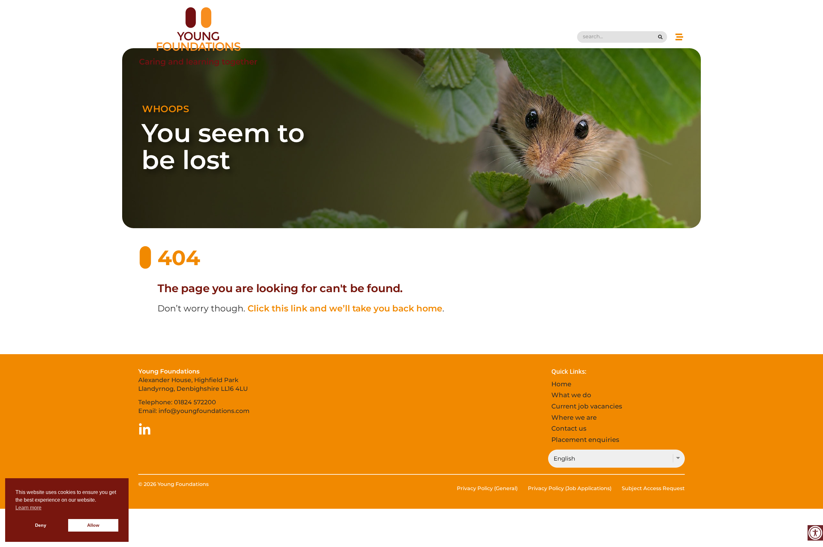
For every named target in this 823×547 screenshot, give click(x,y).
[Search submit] (661, 37)
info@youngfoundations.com (203, 411)
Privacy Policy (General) (487, 488)
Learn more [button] (28, 507)
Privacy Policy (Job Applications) (569, 488)
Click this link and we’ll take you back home (345, 308)
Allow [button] (93, 525)
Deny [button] (40, 525)
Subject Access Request (653, 488)
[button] (679, 36)
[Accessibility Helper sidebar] (815, 533)
